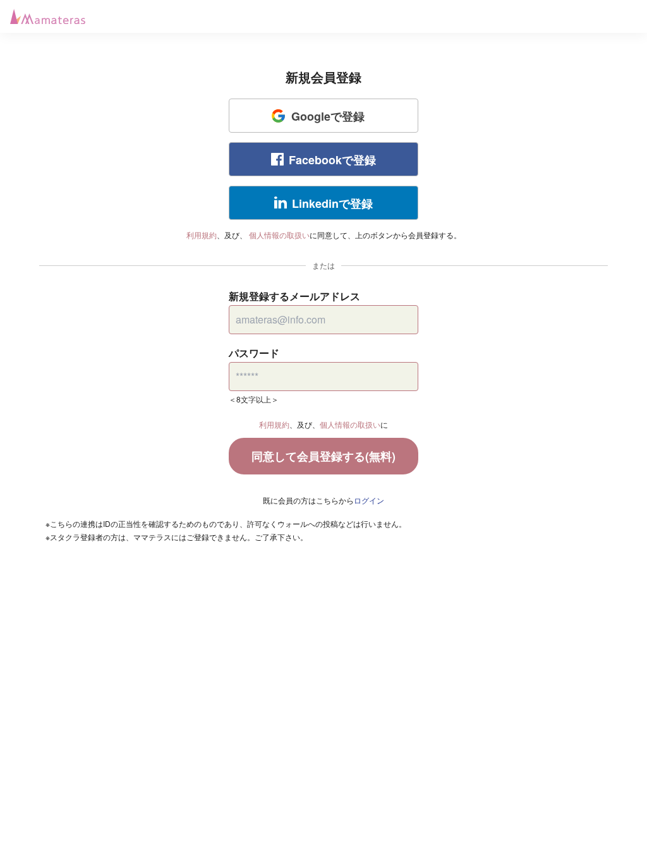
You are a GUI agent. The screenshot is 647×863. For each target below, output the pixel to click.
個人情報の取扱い (279, 234)
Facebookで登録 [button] (332, 160)
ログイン (369, 500)
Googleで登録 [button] (328, 116)
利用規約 (201, 234)
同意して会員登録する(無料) (323, 456)
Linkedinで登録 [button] (332, 203)
